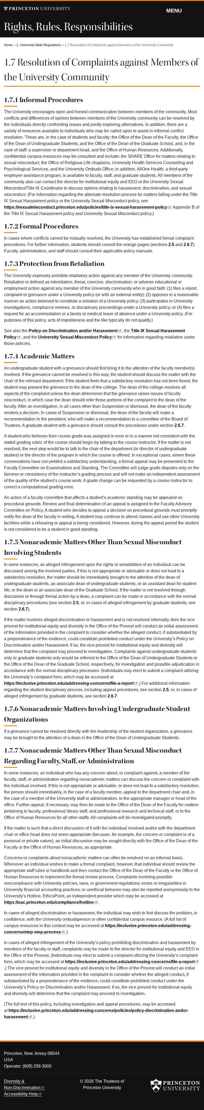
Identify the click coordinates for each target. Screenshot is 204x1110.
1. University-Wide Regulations (38, 45)
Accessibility (21, 1094)
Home (8, 45)
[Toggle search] (196, 10)
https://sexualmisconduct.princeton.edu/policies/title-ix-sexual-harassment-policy (85, 207)
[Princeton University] (37, 8)
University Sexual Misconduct (75, 337)
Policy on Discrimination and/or (73, 330)
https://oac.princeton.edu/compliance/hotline (49, 902)
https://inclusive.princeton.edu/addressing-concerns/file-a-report (69, 683)
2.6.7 (188, 244)
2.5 (171, 244)
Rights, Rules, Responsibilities (68, 27)
